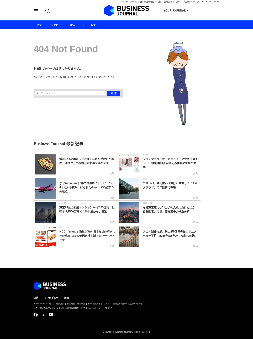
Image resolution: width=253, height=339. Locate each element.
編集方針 (60, 303)
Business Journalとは (44, 303)
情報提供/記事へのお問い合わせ (128, 303)
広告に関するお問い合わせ (46, 308)
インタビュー (51, 297)
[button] (36, 11)
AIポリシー (110, 308)
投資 (93, 25)
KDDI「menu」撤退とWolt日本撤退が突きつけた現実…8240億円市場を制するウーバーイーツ (87, 235)
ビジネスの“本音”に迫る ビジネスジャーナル (50, 286)
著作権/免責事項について (99, 303)
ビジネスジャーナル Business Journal (126, 10)
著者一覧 (81, 303)
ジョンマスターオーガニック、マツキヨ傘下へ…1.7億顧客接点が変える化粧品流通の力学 (170, 163)
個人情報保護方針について (73, 308)
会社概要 (71, 303)
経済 (66, 297)
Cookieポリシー (95, 308)
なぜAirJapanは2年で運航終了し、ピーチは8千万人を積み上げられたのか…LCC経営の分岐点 (86, 187)
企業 (36, 297)
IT (76, 297)
